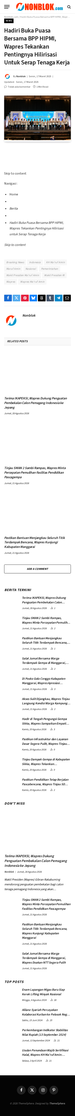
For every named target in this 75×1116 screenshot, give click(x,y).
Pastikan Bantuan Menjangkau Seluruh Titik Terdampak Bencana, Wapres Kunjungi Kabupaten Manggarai (34, 542)
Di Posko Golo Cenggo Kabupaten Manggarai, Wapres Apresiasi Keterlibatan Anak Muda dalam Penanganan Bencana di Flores (43, 685)
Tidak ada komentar (19, 87)
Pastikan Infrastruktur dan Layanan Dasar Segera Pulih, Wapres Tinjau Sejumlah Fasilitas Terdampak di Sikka (45, 746)
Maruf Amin (13, 269)
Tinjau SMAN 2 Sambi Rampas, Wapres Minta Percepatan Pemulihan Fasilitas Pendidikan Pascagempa (35, 472)
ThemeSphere (57, 1103)
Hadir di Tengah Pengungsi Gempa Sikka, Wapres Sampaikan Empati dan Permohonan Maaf (44, 723)
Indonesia (35, 262)
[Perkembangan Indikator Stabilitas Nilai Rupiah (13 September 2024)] (11, 1034)
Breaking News (15, 262)
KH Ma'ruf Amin (55, 262)
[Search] (68, 6)
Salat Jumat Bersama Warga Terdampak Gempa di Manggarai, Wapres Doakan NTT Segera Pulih (44, 663)
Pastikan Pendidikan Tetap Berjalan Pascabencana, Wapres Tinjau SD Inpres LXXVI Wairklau (45, 784)
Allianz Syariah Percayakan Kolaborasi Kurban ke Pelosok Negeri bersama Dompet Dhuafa (46, 1014)
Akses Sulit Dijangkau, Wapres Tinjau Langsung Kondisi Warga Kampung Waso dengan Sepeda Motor (46, 703)
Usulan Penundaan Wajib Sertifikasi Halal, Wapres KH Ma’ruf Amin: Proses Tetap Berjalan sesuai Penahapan (45, 1057)
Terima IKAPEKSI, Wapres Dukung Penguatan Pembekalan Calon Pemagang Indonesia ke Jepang (35, 403)
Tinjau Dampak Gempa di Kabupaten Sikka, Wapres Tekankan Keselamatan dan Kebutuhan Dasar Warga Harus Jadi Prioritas (46, 766)
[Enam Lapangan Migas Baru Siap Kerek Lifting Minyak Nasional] (11, 994)
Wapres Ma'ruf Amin (32, 282)
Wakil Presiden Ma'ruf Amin (22, 275)
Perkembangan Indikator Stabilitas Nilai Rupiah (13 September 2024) (45, 1032)
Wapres (10, 282)
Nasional (30, 269)
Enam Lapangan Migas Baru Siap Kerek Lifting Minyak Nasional (43, 992)
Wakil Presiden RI (54, 275)
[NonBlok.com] (39, 7)
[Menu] (7, 6)
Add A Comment (37, 569)
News (9, 20)
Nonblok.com (11, 17)
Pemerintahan (49, 269)
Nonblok (21, 76)
